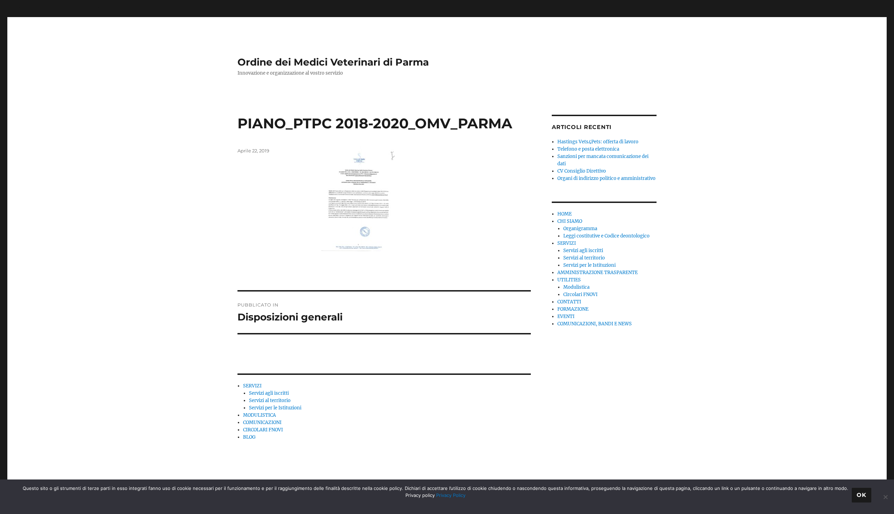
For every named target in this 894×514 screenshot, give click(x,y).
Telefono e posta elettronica (588, 149)
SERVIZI (252, 386)
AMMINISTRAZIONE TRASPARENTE (597, 272)
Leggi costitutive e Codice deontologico (606, 236)
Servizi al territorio (270, 400)
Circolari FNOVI (580, 294)
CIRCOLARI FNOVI (263, 430)
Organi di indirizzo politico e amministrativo (606, 178)
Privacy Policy (451, 495)
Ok (861, 495)
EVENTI (565, 316)
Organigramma (580, 229)
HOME (564, 214)
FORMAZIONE (572, 309)
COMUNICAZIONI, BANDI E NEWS (594, 324)
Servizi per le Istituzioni (275, 408)
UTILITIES (569, 280)
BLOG (249, 437)
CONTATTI (569, 302)
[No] (885, 496)
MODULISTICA (259, 415)
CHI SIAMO (569, 221)
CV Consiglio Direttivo (581, 171)
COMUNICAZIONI (262, 422)
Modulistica (576, 287)
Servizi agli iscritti (269, 393)
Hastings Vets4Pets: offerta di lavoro (597, 142)
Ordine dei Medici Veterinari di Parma (333, 62)
